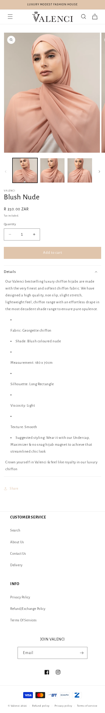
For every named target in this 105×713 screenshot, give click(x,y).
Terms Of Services (23, 620)
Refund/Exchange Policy (27, 609)
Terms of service (87, 705)
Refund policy (41, 705)
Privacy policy (63, 705)
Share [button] (14, 488)
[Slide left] (5, 171)
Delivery (16, 565)
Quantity (10, 224)
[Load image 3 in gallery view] (79, 170)
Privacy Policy (20, 597)
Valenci (16, 705)
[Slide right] (99, 171)
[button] (10, 16)
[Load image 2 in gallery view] (52, 170)
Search (15, 530)
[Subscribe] (81, 653)
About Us (17, 542)
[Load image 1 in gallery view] (24, 170)
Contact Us (18, 553)
